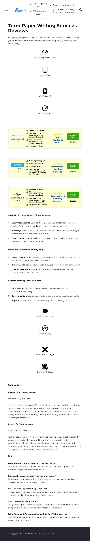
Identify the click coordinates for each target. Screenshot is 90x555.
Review (73, 142)
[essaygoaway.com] (17, 195)
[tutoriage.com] (17, 166)
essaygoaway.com (17, 199)
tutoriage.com (17, 169)
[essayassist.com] (17, 136)
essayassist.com (17, 140)
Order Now (73, 136)
